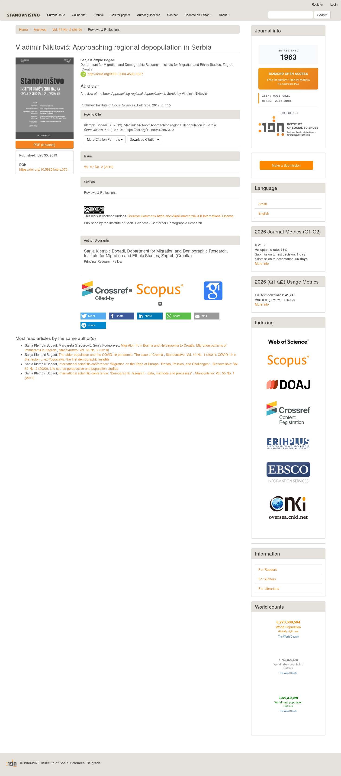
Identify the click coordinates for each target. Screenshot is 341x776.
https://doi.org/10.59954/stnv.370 (43, 169)
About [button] (223, 15)
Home (23, 29)
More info (262, 263)
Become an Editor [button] (197, 15)
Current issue (56, 15)
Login (334, 4)
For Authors (267, 579)
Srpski (262, 203)
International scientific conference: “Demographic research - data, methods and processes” (126, 373)
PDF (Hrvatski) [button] (44, 144)
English (263, 213)
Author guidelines (148, 15)
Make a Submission (286, 165)
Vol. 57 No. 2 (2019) (67, 29)
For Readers (267, 569)
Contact (172, 15)
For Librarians (268, 588)
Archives (40, 29)
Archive (98, 15)
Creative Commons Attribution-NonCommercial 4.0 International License (181, 216)
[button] (93, 316)
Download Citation (143, 139)
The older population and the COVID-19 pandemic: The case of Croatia (111, 354)
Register (317, 4)
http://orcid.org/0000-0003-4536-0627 (115, 73)
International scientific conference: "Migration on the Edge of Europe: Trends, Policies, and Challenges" (135, 363)
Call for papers (120, 15)
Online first (79, 15)
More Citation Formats (104, 139)
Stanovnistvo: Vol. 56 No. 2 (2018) (84, 350)
